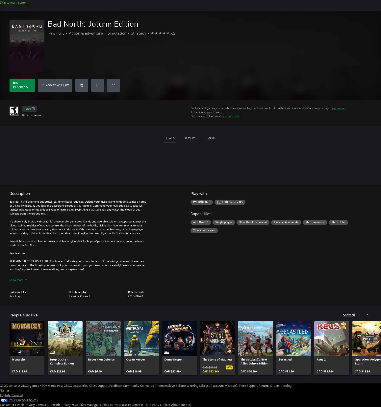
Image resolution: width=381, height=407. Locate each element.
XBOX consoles (10, 385)
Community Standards (138, 385)
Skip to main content (14, 2)
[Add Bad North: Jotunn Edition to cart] (81, 85)
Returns (264, 385)
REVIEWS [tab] (190, 138)
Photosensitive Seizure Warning (176, 385)
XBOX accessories (76, 385)
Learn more (337, 108)
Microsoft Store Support (241, 385)
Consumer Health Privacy (17, 404)
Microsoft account (211, 385)
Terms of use (118, 404)
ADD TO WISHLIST (57, 85)
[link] (27, 348)
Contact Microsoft (48, 404)
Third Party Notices (157, 404)
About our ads (181, 404)
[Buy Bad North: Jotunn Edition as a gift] (97, 85)
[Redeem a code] (113, 85)
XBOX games (30, 385)
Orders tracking (281, 385)
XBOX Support (99, 385)
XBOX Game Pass (51, 385)
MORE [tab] (211, 138)
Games (5, 390)
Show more (16, 280)
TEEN (27, 108)
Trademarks (135, 404)
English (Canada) (11, 395)
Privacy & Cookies (73, 404)
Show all (349, 315)
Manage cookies (98, 404)
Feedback (115, 385)
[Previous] (360, 315)
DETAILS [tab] (169, 138)
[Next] (367, 315)
